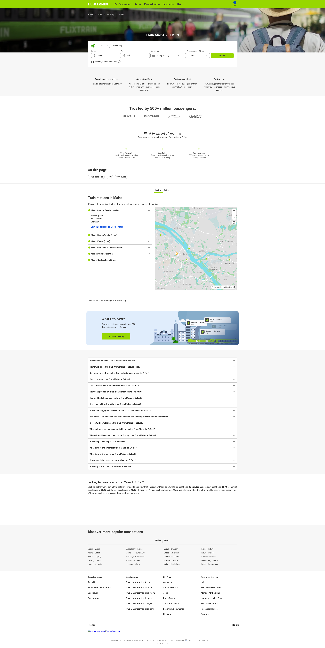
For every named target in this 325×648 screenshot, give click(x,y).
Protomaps (216, 287)
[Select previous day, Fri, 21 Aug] (178, 55)
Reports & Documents (173, 609)
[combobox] (108, 55)
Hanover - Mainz (133, 564)
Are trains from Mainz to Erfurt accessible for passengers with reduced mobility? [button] (129, 416)
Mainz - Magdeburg (209, 564)
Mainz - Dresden (171, 549)
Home (90, 14)
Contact (205, 614)
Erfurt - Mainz (207, 553)
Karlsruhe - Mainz (209, 556)
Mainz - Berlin (94, 553)
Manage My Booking (210, 593)
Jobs (165, 593)
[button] (120, 210)
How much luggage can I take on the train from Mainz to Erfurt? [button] (120, 410)
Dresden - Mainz (171, 560)
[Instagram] (233, 631)
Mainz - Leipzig (94, 556)
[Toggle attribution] (234, 287)
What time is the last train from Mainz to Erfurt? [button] (113, 454)
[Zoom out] (234, 214)
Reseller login (116, 640)
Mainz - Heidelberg (172, 564)
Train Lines (93, 582)
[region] (196, 248)
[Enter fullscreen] (234, 223)
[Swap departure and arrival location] (120, 55)
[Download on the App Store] (112, 631)
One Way (100, 45)
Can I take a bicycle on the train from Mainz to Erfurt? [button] (115, 404)
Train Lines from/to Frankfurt (139, 587)
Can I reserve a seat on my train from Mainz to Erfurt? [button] (116, 385)
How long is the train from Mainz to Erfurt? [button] (110, 466)
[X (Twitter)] (235, 631)
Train (100, 14)
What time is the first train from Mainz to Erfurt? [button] (113, 448)
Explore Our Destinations (99, 587)
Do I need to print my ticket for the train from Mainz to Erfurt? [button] (120, 373)
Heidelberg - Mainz (209, 560)
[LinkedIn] (234, 631)
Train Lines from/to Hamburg (139, 598)
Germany (110, 14)
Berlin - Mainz (94, 549)
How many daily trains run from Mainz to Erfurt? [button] (113, 460)
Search (222, 55)
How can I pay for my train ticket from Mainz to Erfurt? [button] (116, 392)
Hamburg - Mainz (95, 564)
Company (167, 582)
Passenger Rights (209, 609)
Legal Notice (128, 640)
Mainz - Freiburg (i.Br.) (135, 553)
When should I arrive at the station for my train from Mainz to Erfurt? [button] (123, 435)
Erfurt (167, 190)
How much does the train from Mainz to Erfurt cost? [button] (115, 367)
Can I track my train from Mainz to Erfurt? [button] (110, 379)
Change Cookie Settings (198, 640)
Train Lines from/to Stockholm (140, 593)
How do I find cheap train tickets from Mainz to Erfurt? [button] (116, 398)
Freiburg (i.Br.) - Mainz (135, 556)
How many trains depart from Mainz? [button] (107, 441)
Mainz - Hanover (133, 560)
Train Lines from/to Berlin (138, 582)
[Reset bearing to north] (234, 218)
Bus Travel (93, 593)
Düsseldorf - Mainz (134, 549)
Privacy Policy (139, 640)
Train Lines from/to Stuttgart (140, 609)
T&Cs (149, 640)
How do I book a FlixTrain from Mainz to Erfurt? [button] (112, 360)
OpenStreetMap (226, 287)
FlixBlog (167, 614)
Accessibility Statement (174, 640)
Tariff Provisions (171, 603)
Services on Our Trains (211, 587)
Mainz (121, 14)
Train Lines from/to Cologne (139, 603)
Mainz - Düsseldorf (172, 556)
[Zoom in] (234, 210)
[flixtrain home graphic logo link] (98, 4)
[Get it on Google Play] (96, 631)
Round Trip (117, 45)
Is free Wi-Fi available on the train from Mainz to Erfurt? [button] (116, 423)
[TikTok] (236, 631)
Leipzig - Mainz (94, 560)
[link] (162, 328)
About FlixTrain (170, 587)
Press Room (169, 598)
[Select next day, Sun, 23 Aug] (182, 55)
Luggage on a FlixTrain (211, 598)
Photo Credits (158, 640)
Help (203, 582)
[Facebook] (232, 631)
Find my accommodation (106, 61)
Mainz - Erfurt (207, 549)
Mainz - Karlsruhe (171, 553)
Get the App (93, 598)
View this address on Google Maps (107, 227)
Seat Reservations (209, 603)
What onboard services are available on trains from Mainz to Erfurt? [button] (122, 429)
